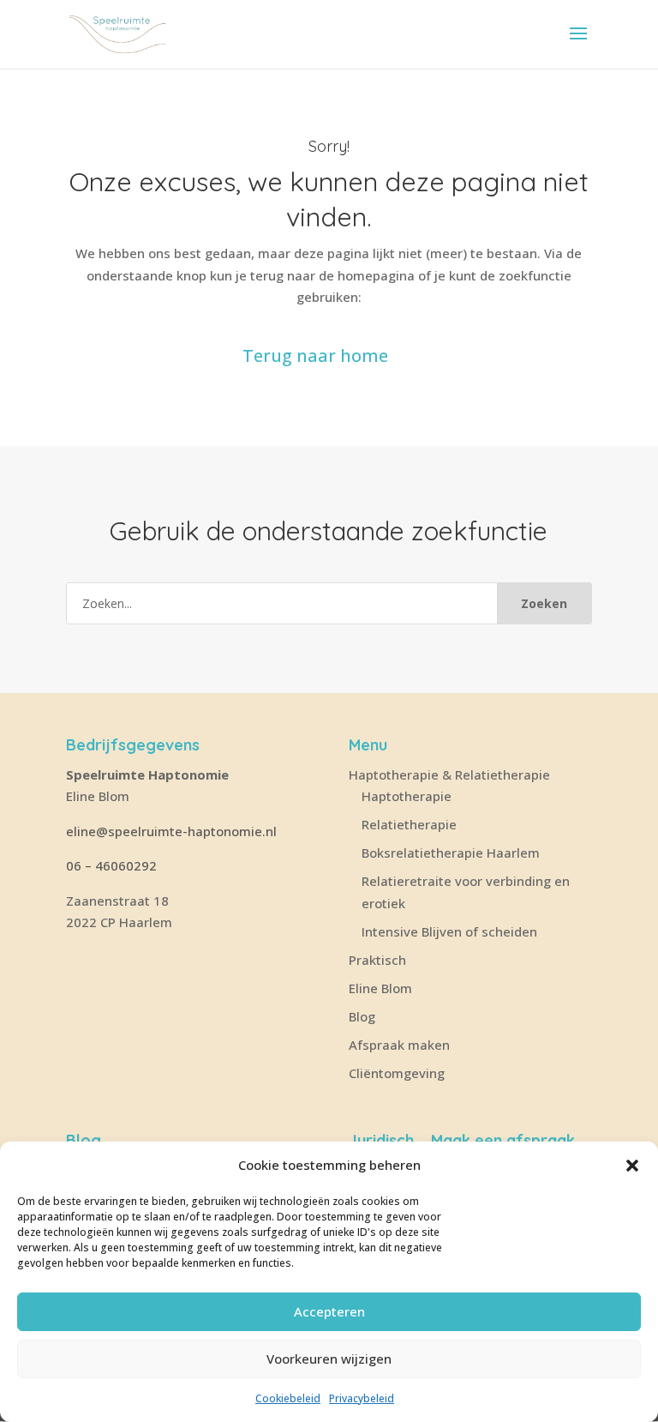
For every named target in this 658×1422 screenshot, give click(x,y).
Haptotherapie (407, 795)
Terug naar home (315, 355)
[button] (632, 1165)
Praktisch (377, 959)
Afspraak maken (399, 1044)
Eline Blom (380, 988)
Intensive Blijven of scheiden (449, 931)
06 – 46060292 (111, 865)
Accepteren (329, 1311)
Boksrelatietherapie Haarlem (451, 852)
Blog (362, 1016)
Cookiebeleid (287, 1398)
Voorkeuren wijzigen (329, 1358)
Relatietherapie (409, 824)
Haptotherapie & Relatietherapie (449, 774)
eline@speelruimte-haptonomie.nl (173, 831)
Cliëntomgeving (397, 1073)
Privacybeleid (361, 1398)
